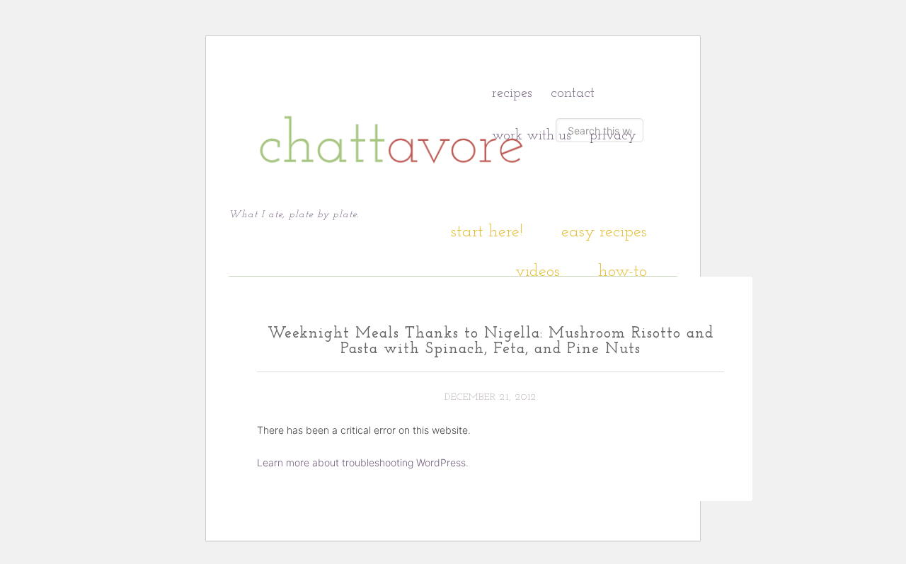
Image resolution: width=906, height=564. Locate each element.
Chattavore (391, 112)
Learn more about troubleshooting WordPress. (363, 462)
